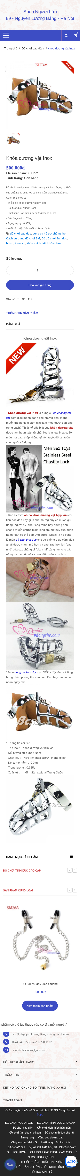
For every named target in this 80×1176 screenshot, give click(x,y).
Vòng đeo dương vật (50, 1137)
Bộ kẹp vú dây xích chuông (40, 983)
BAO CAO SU (16, 1147)
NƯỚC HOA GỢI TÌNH (41, 1157)
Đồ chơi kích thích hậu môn (54, 1127)
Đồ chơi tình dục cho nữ (59, 1132)
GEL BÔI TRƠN (16, 1152)
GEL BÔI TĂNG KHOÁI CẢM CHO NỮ (53, 1152)
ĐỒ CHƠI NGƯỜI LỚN (19, 1122)
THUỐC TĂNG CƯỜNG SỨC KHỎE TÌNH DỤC (41, 1167)
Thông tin (11, 1074)
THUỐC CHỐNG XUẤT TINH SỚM (42, 1162)
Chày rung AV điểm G (24, 1142)
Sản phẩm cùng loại (18, 890)
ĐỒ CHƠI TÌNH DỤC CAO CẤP (56, 1122)
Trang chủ (10, 48)
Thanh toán (12, 1100)
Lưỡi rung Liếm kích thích (56, 1142)
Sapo (40, 1114)
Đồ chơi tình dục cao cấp (22, 870)
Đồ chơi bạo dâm (33, 48)
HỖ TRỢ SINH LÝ (42, 1172)
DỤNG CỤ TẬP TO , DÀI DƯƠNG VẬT (52, 1147)
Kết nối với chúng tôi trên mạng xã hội (34, 1087)
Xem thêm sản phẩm (40, 1005)
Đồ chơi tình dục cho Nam (25, 1132)
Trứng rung (27, 1137)
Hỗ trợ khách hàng (18, 1062)
